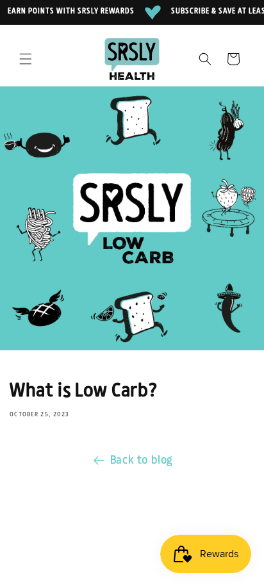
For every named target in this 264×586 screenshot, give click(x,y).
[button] (26, 59)
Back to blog (141, 460)
